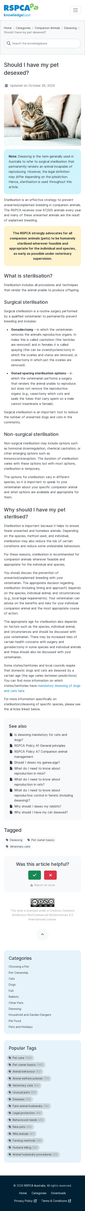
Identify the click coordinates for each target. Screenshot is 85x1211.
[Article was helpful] (34, 875)
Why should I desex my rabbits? (37, 806)
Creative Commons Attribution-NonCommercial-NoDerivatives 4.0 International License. (43, 915)
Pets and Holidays (21, 1026)
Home (8, 28)
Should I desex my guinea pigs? (37, 762)
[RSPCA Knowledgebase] (21, 10)
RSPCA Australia (34, 1185)
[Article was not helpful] (50, 875)
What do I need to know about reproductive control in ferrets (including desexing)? (43, 795)
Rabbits (14, 996)
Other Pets (16, 1002)
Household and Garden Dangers (30, 1014)
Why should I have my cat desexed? (41, 812)
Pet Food (15, 1021)
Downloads (58, 1193)
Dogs (12, 984)
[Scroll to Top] (42, 934)
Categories (23, 28)
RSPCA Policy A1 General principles (39, 746)
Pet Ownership (18, 972)
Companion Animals (47, 28)
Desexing (70, 28)
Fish (11, 990)
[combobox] (42, 43)
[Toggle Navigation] (75, 10)
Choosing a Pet (19, 966)
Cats (12, 978)
